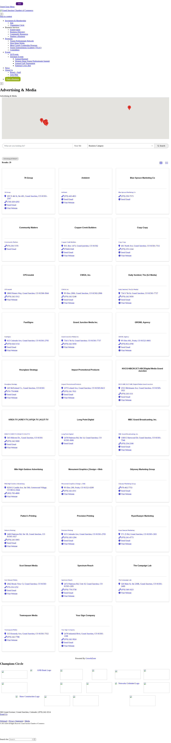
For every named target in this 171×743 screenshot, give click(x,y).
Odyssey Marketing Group (127, 484)
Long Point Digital (67, 434)
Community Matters (11, 242)
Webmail (3, 721)
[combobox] (121, 145)
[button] (129, 108)
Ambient (64, 192)
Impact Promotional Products (71, 384)
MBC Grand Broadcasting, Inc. (128, 434)
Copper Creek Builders (68, 242)
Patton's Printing (10, 530)
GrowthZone (91, 658)
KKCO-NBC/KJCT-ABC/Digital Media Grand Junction (136, 384)
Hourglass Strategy (11, 384)
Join (19, 4)
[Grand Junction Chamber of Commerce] (16, 10)
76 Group (8, 192)
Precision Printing (67, 530)
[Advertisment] (14, 674)
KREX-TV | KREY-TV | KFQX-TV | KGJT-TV (17, 434)
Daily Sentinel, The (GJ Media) (128, 289)
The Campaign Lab (125, 580)
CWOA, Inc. (65, 289)
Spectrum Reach (66, 580)
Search (162, 146)
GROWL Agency (124, 337)
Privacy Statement (16, 721)
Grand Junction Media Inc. (70, 337)
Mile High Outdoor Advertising (15, 484)
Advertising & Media (9, 159)
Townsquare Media (11, 630)
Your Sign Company (68, 630)
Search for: (4, 739)
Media (27, 721)
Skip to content (6, 16)
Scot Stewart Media (11, 580)
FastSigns (8, 337)
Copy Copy (122, 242)
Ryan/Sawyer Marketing (126, 530)
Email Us (3, 714)
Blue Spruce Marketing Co (127, 192)
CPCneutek (8, 289)
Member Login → (7, 3)
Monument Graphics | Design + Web (73, 484)
